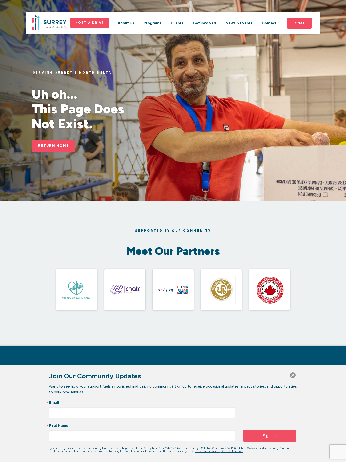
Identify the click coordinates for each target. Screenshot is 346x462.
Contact (269, 23)
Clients (177, 23)
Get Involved (204, 23)
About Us (126, 23)
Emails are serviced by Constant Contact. (219, 451)
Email (54, 402)
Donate (299, 23)
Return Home (53, 146)
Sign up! (270, 435)
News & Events (238, 23)
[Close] (293, 375)
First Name (58, 425)
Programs (152, 23)
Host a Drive (89, 23)
